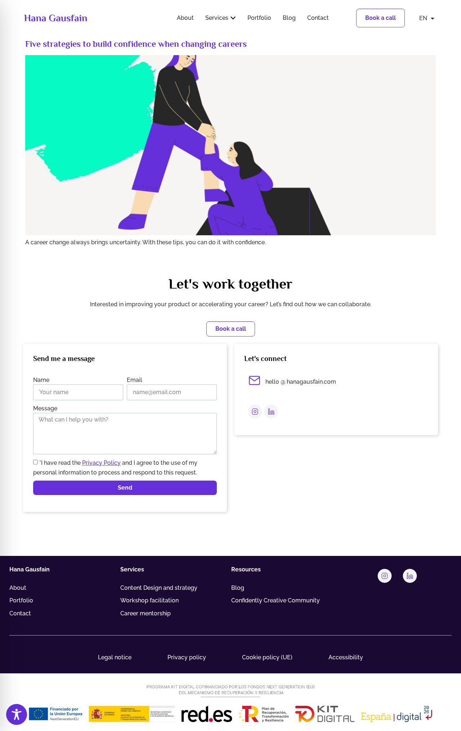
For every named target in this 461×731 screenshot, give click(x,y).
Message (45, 408)
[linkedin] (271, 411)
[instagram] (255, 411)
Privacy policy (186, 657)
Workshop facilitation (149, 600)
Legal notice (114, 657)
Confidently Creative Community (275, 600)
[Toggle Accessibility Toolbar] (16, 714)
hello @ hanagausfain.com (300, 381)
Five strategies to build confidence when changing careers (136, 44)
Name (41, 379)
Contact (20, 613)
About (17, 587)
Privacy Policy (101, 462)
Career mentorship (145, 613)
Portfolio (21, 600)
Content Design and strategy (158, 587)
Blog (237, 587)
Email (134, 379)
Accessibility (345, 657)
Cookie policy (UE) (267, 657)
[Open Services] (233, 18)
